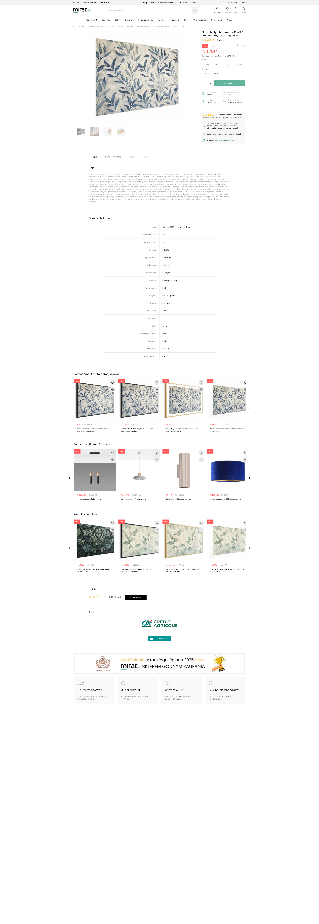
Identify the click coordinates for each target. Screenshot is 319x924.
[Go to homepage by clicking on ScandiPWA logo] (82, 13)
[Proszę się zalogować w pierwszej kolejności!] (243, 45)
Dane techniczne (113, 157)
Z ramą (206, 73)
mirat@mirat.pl (106, 2)
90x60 (217, 64)
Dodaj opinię (136, 597)
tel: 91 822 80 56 (90, 2)
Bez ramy (217, 73)
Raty (146, 157)
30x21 (229, 64)
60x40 (206, 64)
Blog (244, 2)
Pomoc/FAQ (232, 2)
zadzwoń (231, 140)
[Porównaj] (237, 45)
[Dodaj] (210, 83)
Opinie (133, 157)
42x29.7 (240, 64)
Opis (95, 157)
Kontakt (76, 2)
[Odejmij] (203, 83)
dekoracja (101, 174)
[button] (195, 10)
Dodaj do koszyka (229, 83)
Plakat (91, 174)
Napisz (221, 140)
